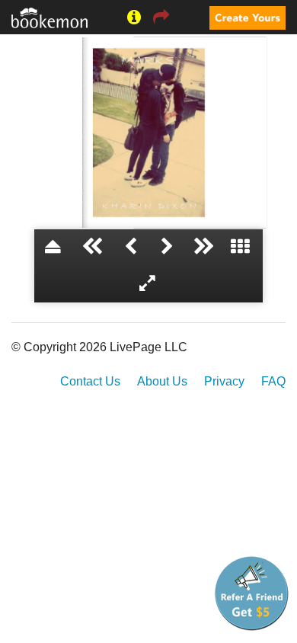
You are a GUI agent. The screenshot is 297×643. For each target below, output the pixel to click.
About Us (162, 381)
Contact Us (90, 381)
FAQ (273, 381)
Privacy (224, 381)
